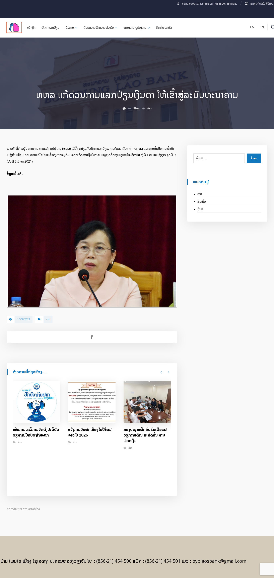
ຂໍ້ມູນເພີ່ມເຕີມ (15, 174)
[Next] (168, 372)
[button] (8, 8)
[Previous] (161, 372)
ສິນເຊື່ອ (201, 201)
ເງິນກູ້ (200, 209)
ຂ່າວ (48, 319)
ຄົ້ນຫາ (254, 158)
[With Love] (14, 27)
